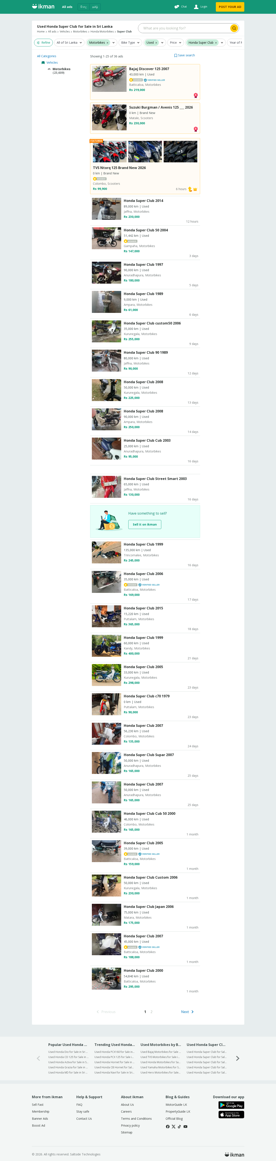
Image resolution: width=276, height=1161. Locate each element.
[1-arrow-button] (237, 1058)
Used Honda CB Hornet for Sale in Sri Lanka (114, 1067)
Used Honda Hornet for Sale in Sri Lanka (114, 1062)
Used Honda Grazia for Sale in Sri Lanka (68, 1067)
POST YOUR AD (230, 7)
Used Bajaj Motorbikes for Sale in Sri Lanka (161, 1052)
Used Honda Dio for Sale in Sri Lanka (68, 1052)
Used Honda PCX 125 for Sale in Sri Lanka (114, 1057)
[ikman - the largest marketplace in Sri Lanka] (43, 7)
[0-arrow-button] (38, 1058)
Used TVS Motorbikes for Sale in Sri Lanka (161, 1057)
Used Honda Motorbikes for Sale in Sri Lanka (161, 1062)
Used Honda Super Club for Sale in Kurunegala (207, 1067)
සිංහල (83, 7)
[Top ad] (195, 95)
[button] (184, 55)
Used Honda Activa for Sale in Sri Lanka (68, 1062)
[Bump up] (190, 189)
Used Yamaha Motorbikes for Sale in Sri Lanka (161, 1067)
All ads (67, 7)
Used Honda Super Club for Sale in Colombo (207, 1052)
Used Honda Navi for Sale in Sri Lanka (114, 1072)
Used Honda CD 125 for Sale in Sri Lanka (68, 1057)
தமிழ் (95, 7)
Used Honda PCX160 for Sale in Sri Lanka (114, 1052)
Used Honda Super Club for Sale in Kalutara (207, 1062)
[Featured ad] (195, 189)
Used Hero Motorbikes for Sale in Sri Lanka (161, 1072)
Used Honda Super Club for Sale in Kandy (207, 1072)
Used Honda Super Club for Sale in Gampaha (207, 1057)
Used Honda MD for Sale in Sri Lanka (68, 1072)
